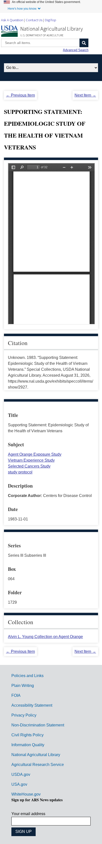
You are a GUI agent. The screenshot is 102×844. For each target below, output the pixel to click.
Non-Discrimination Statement (37, 725)
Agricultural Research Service (37, 764)
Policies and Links (27, 676)
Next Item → (85, 95)
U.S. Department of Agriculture (41, 35)
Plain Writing (22, 685)
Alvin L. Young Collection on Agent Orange (45, 637)
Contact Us (34, 20)
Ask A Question (12, 20)
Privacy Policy (23, 715)
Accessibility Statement (31, 705)
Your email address (28, 814)
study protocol (20, 472)
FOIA (16, 695)
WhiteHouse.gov (26, 794)
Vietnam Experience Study (31, 460)
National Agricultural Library (51, 28)
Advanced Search (75, 50)
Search (83, 43)
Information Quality (27, 745)
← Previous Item (20, 95)
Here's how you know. (22, 8)
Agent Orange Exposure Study (34, 454)
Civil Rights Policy (27, 735)
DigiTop (50, 20)
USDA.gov (20, 774)
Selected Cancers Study (29, 466)
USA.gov (19, 784)
